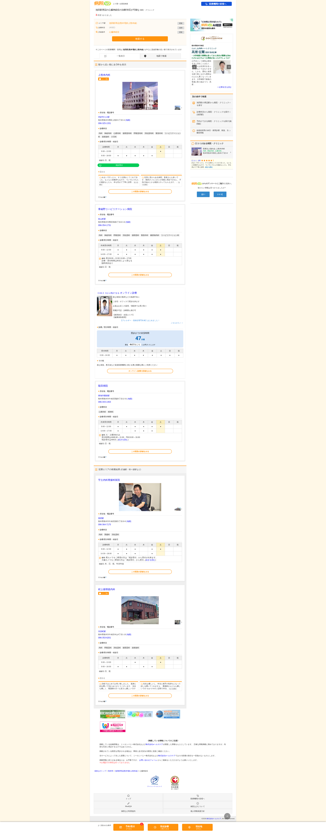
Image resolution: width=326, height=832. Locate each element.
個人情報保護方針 (198, 811)
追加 (180, 28)
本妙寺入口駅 (104, 117)
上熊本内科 (104, 75)
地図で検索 (161, 56)
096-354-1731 (104, 225)
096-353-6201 (104, 638)
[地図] (128, 120)
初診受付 (119, 165)
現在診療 (164, 826)
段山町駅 (102, 219)
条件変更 (227, 816)
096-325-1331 (104, 123)
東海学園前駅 (104, 395)
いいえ (220, 194)
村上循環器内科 (106, 589)
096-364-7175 (104, 524)
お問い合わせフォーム (148, 760)
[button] (194, 67)
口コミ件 (105, 79)
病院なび (102, 2)
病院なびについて (198, 806)
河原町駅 (102, 631)
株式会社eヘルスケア (154, 744)
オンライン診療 (117, 293)
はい (203, 194)
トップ (128, 799)
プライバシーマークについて (154, 786)
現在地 (199, 826)
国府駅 (101, 518)
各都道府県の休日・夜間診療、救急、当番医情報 (212, 131)
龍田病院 (103, 385)
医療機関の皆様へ (217, 4)
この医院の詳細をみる (140, 191)
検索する (140, 39)
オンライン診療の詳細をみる (140, 371)
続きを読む (123, 440)
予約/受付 (130, 826)
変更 (180, 23)
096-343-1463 (104, 402)
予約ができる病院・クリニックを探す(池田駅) (214, 122)
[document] (140, 135)
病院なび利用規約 (128, 811)
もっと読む (172, 688)
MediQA (128, 806)
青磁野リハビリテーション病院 (115, 209)
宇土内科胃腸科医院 (109, 480)
